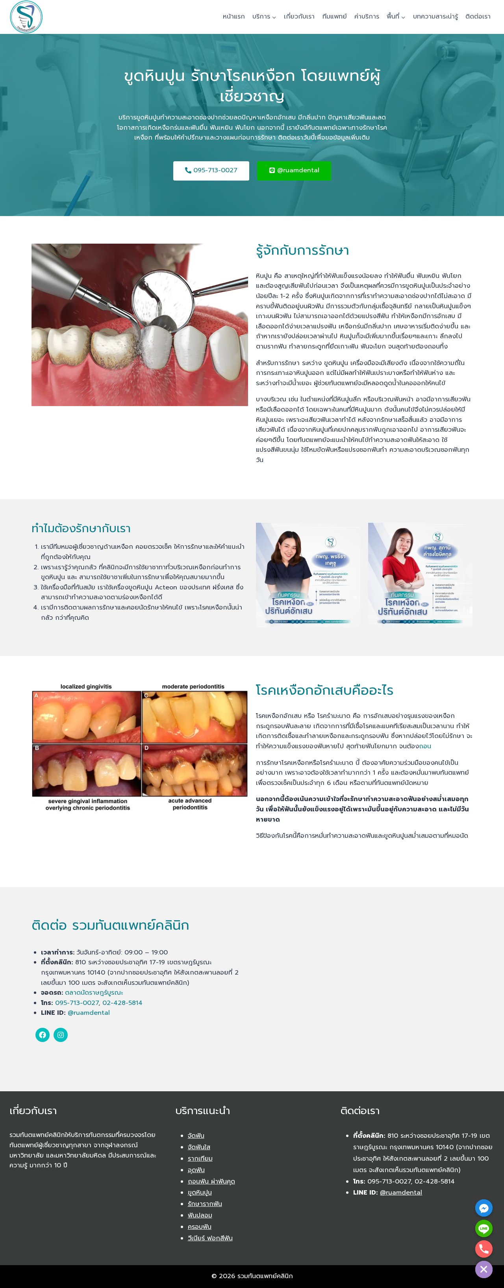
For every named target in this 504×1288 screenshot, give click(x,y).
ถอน (425, 746)
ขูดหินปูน (200, 1192)
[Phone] (484, 1249)
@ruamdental (89, 1013)
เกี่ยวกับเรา (299, 16)
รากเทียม (200, 1158)
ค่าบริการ (366, 16)
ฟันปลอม (200, 1215)
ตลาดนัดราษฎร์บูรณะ (94, 992)
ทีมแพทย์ (334, 16)
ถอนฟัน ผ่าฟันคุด (211, 1181)
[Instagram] (61, 1035)
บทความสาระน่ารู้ (435, 16)
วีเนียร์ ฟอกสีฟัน (210, 1238)
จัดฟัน (196, 1136)
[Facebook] (42, 1035)
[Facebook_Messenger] (484, 1208)
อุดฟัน (196, 1170)
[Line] (484, 1228)
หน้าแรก (234, 16)
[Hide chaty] (484, 1269)
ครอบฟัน (199, 1227)
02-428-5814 (122, 1003)
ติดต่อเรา (478, 16)
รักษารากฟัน (205, 1204)
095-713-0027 (76, 1003)
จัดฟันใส (199, 1147)
